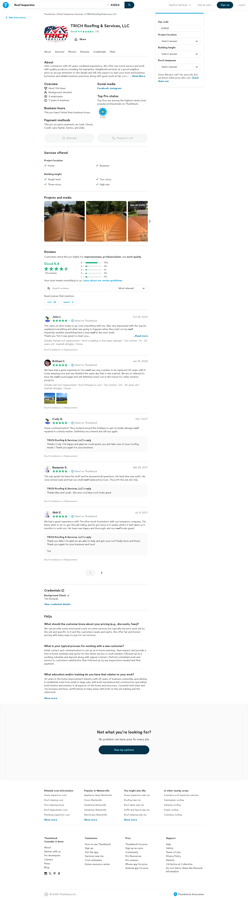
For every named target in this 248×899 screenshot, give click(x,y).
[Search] (129, 5)
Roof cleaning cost (53, 800)
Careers (48, 859)
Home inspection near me (137, 795)
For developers (52, 855)
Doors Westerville (93, 800)
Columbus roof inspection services (181, 795)
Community (131, 852)
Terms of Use (173, 852)
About (47, 51)
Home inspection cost (55, 795)
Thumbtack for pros (136, 844)
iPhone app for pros (136, 864)
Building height (166, 47)
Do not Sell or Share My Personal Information (184, 870)
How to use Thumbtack (98, 844)
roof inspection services (70, 14)
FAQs (112, 51)
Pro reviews (131, 860)
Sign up (89, 848)
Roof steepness (167, 60)
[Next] (102, 572)
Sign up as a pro (134, 848)
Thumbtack (49, 14)
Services (59, 51)
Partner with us (52, 851)
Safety (169, 848)
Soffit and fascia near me (136, 810)
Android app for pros (136, 868)
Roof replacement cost (55, 810)
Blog (46, 867)
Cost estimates (93, 860)
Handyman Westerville (95, 810)
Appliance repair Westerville (98, 795)
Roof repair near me (134, 805)
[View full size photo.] (64, 221)
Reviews (84, 51)
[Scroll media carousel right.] (149, 221)
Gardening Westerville (95, 805)
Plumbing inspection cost (57, 815)
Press (47, 863)
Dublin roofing (171, 810)
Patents (170, 860)
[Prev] (90, 572)
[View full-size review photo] (49, 398)
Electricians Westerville (95, 815)
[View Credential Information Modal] (62, 590)
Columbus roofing (173, 815)
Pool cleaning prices (54, 805)
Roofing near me (132, 800)
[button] (56, 33)
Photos (72, 51)
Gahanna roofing (172, 805)
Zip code (163, 21)
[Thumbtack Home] (5, 5)
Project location (167, 34)
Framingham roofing (174, 800)
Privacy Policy (173, 856)
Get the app (91, 852)
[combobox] (58, 5)
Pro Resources (133, 856)
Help (168, 844)
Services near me (94, 856)
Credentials (99, 51)
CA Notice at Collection (179, 864)
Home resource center (97, 864)
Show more (50, 819)
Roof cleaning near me (135, 815)
